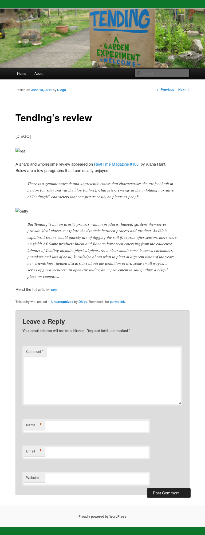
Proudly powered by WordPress (102, 516)
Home (21, 73)
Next (184, 89)
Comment (35, 351)
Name (34, 425)
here (53, 289)
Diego (61, 89)
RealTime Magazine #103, (117, 164)
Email (34, 451)
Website (32, 477)
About (39, 73)
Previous (165, 89)
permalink (117, 301)
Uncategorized (62, 301)
